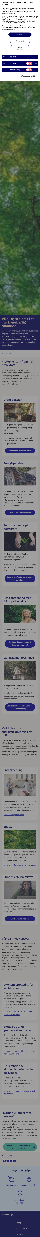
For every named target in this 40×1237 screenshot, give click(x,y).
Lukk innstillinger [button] (20, 48)
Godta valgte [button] (20, 41)
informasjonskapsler (13, 27)
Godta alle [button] (20, 35)
